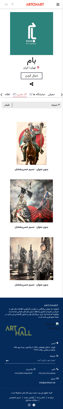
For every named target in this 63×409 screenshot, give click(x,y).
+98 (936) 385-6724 (23, 373)
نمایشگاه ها (37, 94)
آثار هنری (20, 94)
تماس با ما (41, 397)
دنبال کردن (31, 75)
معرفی (51, 94)
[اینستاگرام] (29, 405)
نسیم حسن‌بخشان (24, 169)
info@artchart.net (47, 382)
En (6, 4)
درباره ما (51, 397)
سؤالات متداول (31, 400)
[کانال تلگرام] (34, 405)
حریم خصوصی (15, 397)
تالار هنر (25, 392)
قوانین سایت (29, 397)
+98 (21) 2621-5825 (46, 373)
